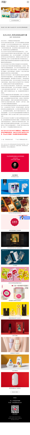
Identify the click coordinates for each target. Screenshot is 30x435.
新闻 (8, 27)
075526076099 (16, 400)
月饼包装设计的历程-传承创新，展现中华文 (14, 139)
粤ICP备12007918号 (15, 419)
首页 (6, 27)
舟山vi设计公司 (13, 27)
